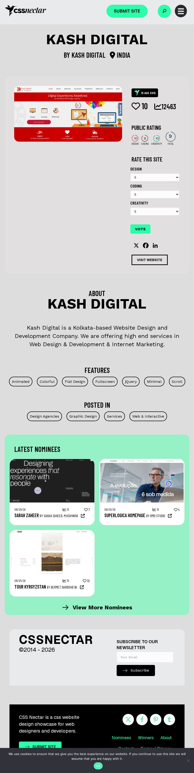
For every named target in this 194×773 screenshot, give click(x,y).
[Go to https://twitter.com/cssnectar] (128, 719)
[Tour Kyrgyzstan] (52, 532)
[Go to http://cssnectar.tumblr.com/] (169, 719)
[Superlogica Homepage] (142, 461)
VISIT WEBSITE (149, 260)
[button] (164, 11)
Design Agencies (44, 416)
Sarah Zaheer (26, 515)
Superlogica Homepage (124, 515)
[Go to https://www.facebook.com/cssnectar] (142, 719)
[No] (188, 760)
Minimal (154, 381)
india (122, 55)
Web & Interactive (148, 416)
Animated (21, 381)
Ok (98, 766)
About (166, 737)
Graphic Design (83, 416)
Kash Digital (89, 55)
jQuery (131, 381)
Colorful (47, 381)
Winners (146, 737)
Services (114, 416)
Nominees (121, 737)
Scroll (177, 381)
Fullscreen (105, 381)
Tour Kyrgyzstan (30, 587)
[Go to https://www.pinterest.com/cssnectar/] (155, 719)
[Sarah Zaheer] (52, 461)
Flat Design (75, 381)
